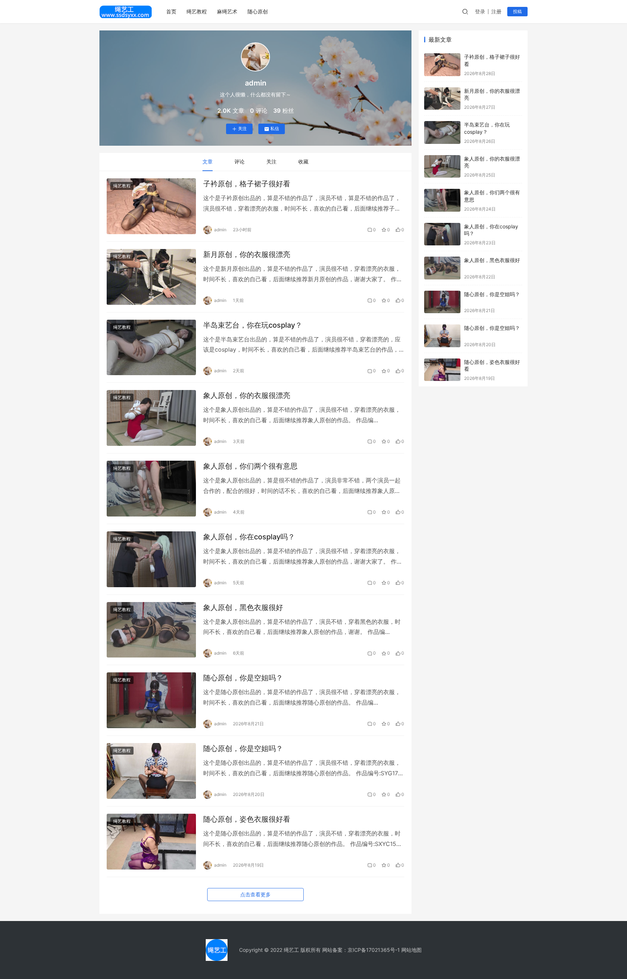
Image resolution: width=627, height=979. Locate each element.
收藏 (303, 161)
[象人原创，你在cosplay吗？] (151, 559)
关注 (242, 128)
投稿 (517, 11)
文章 (207, 161)
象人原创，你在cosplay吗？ (249, 536)
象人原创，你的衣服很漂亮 (246, 395)
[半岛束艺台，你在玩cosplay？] (151, 348)
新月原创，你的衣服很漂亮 (246, 254)
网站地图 (411, 950)
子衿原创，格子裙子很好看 (246, 183)
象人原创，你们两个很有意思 (250, 466)
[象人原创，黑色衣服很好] (151, 630)
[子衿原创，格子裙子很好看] (151, 206)
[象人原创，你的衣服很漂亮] (151, 418)
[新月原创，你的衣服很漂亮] (151, 277)
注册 (496, 11)
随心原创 (257, 11)
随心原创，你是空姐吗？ (243, 677)
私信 (274, 128)
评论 (239, 161)
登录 (480, 11)
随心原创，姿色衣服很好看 (246, 819)
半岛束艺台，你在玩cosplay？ (252, 325)
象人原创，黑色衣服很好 (243, 607)
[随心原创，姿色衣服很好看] (151, 842)
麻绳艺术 (227, 11)
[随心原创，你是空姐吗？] (151, 700)
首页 (171, 11)
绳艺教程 (197, 11)
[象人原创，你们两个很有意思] (151, 489)
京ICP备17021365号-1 (374, 950)
